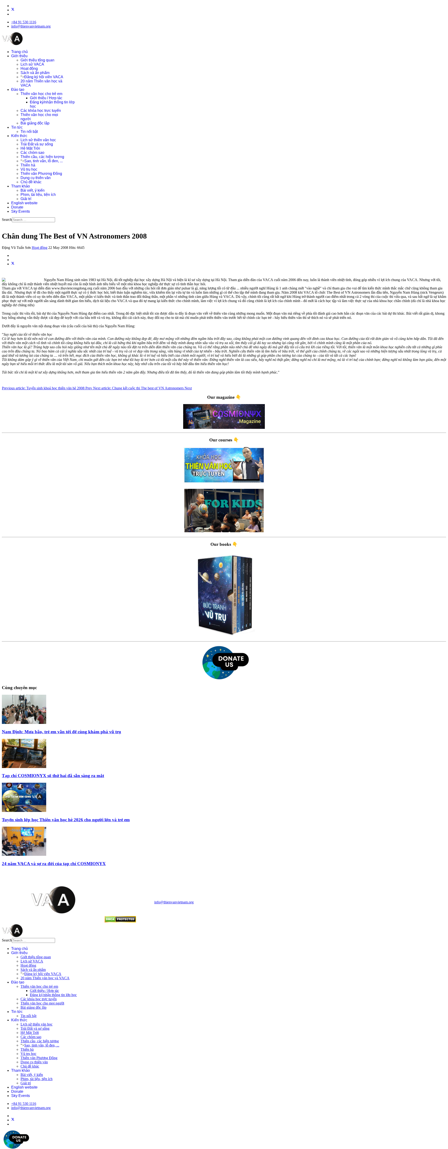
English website (24, 203)
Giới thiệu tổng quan (37, 60)
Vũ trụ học (29, 169)
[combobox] (33, 219)
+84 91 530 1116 (23, 22)
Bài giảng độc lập (35, 123)
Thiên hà (28, 165)
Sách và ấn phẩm (35, 73)
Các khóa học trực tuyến (41, 111)
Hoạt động (29, 68)
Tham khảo (20, 186)
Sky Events (20, 211)
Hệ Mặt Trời (30, 148)
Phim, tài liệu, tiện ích (38, 195)
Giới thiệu (19, 56)
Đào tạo (17, 90)
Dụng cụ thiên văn (36, 178)
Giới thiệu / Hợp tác (46, 98)
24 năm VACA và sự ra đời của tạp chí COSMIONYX (54, 863)
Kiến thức (19, 136)
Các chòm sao (32, 153)
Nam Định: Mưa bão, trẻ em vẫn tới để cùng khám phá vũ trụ (61, 731)
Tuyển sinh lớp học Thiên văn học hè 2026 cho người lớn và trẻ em (66, 819)
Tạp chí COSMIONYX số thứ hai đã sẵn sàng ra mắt (53, 775)
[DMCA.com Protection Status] (120, 921)
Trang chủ (19, 52)
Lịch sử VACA (32, 64)
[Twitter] (12, 10)
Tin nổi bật (29, 132)
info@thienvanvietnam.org (31, 26)
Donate (17, 207)
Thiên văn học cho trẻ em (41, 94)
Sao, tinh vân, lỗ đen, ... (43, 161)
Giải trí (26, 199)
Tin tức (17, 127)
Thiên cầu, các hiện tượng (42, 157)
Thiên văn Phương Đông (41, 174)
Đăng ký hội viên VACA (43, 77)
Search (7, 220)
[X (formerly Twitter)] (12, 264)
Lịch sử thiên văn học (38, 140)
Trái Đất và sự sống (37, 144)
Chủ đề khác (31, 182)
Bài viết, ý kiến (33, 190)
